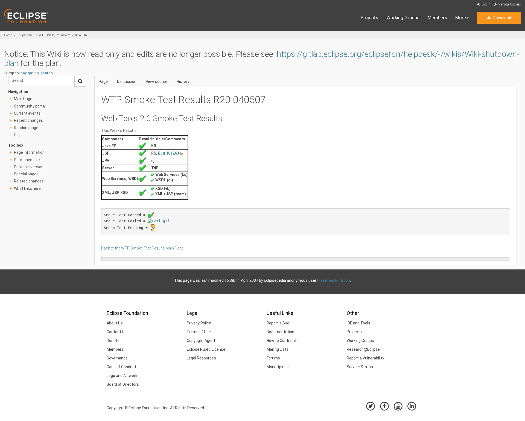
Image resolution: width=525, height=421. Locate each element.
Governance (117, 358)
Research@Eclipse (363, 349)
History (183, 81)
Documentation (280, 332)
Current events (27, 113)
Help (18, 135)
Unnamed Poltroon (333, 280)
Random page (26, 128)
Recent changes (28, 120)
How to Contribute (283, 340)
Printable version (28, 167)
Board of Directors (123, 384)
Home (8, 35)
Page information (29, 152)
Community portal (30, 106)
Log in (485, 4)
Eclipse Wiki (25, 35)
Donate (113, 340)
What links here (27, 188)
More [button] (460, 17)
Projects (369, 17)
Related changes (29, 181)
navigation (30, 73)
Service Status (360, 367)
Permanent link (27, 160)
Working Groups (402, 17)
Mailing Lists (277, 349)
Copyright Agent (201, 340)
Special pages (26, 174)
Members (437, 17)
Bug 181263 (168, 153)
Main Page (23, 99)
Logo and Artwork (122, 375)
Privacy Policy (199, 323)
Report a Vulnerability (365, 358)
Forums (273, 358)
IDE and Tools (358, 323)
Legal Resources (201, 358)
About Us (115, 323)
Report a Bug (278, 323)
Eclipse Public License (206, 349)
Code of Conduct (121, 367)
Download (501, 17)
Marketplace (278, 367)
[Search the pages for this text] (80, 81)
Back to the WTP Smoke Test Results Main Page (142, 248)
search (46, 73)
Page (103, 81)
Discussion (126, 81)
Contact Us (117, 332)
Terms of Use (199, 332)
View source (156, 81)
